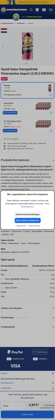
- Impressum (20, 226)
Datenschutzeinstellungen (28, 214)
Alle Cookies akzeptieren (27, 220)
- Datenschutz (33, 226)
